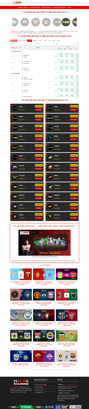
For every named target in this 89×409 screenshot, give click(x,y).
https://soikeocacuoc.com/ (69, 384)
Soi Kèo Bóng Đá (35, 7)
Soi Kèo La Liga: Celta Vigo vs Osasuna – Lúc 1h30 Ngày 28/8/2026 (43, 324)
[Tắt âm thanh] (77, 43)
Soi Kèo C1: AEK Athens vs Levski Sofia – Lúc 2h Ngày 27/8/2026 (21, 344)
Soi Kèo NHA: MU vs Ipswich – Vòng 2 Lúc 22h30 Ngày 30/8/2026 (44, 303)
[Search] (78, 3)
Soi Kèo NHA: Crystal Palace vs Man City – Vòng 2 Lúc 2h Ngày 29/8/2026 (21, 324)
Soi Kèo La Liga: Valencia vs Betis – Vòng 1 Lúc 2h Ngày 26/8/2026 (67, 344)
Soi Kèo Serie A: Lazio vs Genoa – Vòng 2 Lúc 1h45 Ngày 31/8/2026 (21, 283)
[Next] (74, 23)
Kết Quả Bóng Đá (46, 7)
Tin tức (69, 7)
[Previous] (15, 23)
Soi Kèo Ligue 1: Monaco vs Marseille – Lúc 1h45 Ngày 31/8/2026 (43, 283)
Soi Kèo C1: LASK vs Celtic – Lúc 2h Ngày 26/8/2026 (21, 364)
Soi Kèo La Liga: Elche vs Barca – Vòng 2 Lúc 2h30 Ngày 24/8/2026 (66, 365)
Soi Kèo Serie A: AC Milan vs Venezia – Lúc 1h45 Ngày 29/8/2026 (67, 303)
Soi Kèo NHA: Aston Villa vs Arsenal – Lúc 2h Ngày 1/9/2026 (67, 283)
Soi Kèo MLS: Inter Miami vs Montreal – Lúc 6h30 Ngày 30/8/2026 (21, 303)
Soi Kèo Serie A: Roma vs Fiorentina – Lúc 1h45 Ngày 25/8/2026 (44, 365)
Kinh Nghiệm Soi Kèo (59, 7)
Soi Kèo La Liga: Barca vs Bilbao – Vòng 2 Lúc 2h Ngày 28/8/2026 (66, 324)
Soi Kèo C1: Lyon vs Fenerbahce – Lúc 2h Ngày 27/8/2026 (44, 344)
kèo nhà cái (36, 31)
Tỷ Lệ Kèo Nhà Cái (23, 7)
